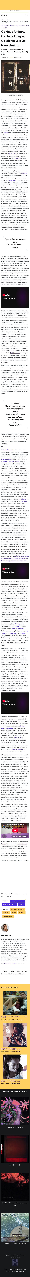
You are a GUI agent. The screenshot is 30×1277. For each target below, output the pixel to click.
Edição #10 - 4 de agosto (22, 25)
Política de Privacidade (18, 1271)
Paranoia (4, 844)
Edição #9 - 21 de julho (7, 1016)
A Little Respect (15, 353)
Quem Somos (7, 1269)
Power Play (18, 158)
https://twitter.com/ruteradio (9, 963)
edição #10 (5, 912)
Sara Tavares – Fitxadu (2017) (10, 1052)
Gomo (23, 633)
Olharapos (6, 132)
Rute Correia (5, 57)
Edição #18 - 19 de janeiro (8, 1080)
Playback (17, 1255)
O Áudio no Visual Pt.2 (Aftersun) (11, 1020)
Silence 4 (21, 912)
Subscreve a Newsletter (18, 1269)
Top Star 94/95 (11, 153)
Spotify (8, 1271)
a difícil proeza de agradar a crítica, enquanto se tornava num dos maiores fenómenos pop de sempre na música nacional (15, 558)
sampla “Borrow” (22, 844)
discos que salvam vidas (17, 909)
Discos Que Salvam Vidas (7, 25)
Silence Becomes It (8, 916)
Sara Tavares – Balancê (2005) (10, 1083)
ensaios (14, 912)
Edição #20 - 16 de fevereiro (8, 1048)
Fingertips (13, 633)
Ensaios (4, 27)
